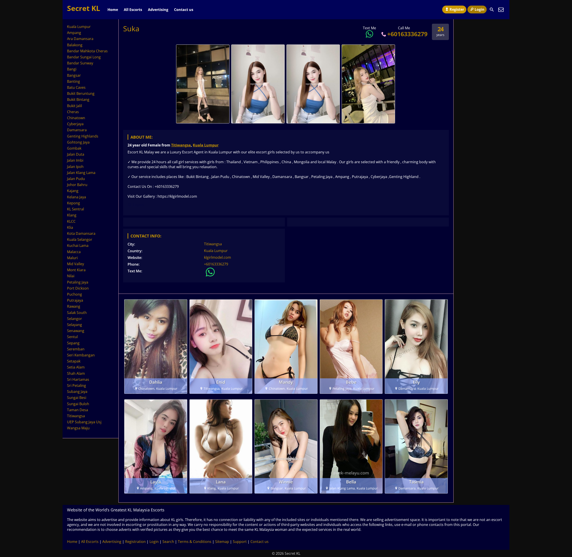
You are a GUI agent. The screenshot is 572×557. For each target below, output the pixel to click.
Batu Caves (76, 87)
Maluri (72, 257)
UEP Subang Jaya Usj (84, 421)
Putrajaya (75, 300)
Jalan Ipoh (75, 166)
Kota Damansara (81, 233)
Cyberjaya (75, 123)
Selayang (74, 324)
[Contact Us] (501, 10)
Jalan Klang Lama (81, 172)
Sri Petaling (76, 385)
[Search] (492, 10)
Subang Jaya (77, 391)
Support (240, 541)
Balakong (74, 44)
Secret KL (83, 8)
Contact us (183, 9)
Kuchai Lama (77, 245)
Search (168, 541)
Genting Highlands (82, 136)
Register (457, 9)
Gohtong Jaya (78, 142)
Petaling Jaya (77, 282)
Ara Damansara (80, 38)
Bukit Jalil (74, 105)
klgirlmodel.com (217, 257)
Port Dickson (78, 288)
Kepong (73, 203)
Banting (73, 81)
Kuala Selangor (79, 239)
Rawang (73, 306)
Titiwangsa (181, 145)
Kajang (72, 190)
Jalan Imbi (75, 160)
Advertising (158, 9)
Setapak (73, 361)
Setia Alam (76, 367)
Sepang (73, 343)
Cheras (73, 111)
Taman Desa (77, 409)
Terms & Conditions (194, 541)
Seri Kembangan (81, 355)
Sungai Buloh (78, 403)
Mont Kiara (76, 269)
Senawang (75, 330)
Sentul (72, 336)
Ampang (74, 32)
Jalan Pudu (76, 178)
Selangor (74, 318)
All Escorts (133, 9)
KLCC (71, 221)
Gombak (74, 148)
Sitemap (222, 541)
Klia (70, 227)
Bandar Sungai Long (84, 57)
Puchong (74, 294)
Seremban (75, 349)
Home (112, 9)
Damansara (77, 129)
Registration (135, 541)
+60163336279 (407, 34)
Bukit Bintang (78, 99)
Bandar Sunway (80, 63)
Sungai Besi (76, 397)
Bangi (71, 69)
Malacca (74, 251)
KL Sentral (75, 209)
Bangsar (74, 75)
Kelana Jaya (76, 197)
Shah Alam (76, 373)
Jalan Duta (75, 154)
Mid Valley (75, 263)
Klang (71, 215)
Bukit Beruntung (81, 93)
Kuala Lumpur (206, 145)
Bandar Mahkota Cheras (87, 51)
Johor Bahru (77, 184)
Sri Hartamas (78, 379)
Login (479, 9)
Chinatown (76, 117)
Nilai (70, 275)
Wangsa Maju (78, 428)
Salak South (77, 312)
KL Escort (136, 204)
